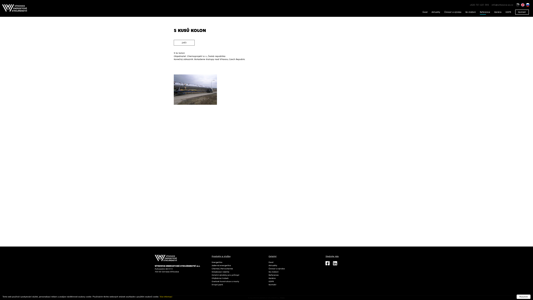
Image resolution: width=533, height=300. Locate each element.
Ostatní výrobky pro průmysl (225, 275)
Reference (485, 12)
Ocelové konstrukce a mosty (225, 281)
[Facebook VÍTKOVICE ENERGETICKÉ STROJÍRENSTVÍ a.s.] (329, 264)
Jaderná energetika (221, 265)
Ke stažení (470, 12)
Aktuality (436, 12)
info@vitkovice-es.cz (502, 4)
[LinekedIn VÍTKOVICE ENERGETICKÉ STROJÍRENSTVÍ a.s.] (336, 264)
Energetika (217, 262)
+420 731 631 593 (479, 4)
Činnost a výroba (452, 12)
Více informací (166, 297)
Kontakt (522, 12)
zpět (184, 42)
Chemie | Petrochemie (222, 268)
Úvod (425, 12)
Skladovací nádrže (220, 271)
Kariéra (497, 12)
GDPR (508, 12)
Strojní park (217, 284)
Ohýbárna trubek (220, 278)
